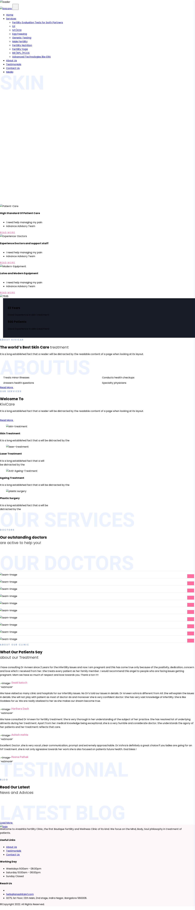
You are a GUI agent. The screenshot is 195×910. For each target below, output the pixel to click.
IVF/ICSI (16, 30)
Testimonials (13, 64)
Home (9, 15)
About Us (11, 60)
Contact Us (13, 68)
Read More (7, 232)
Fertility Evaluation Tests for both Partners (37, 22)
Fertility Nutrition (22, 45)
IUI (13, 26)
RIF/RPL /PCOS (21, 53)
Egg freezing (19, 34)
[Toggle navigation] (15, 7)
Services (11, 18)
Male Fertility (20, 41)
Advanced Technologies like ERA (31, 56)
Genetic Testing (21, 37)
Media (9, 72)
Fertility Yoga (20, 49)
